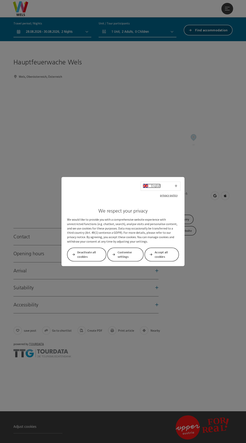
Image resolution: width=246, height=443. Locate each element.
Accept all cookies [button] (161, 254)
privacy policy (169, 195)
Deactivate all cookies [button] (86, 254)
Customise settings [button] (125, 254)
